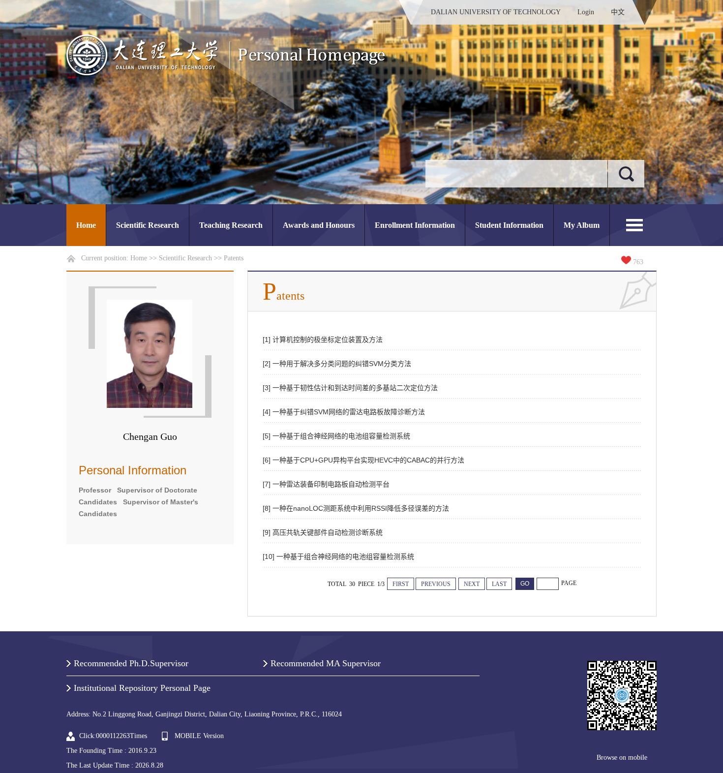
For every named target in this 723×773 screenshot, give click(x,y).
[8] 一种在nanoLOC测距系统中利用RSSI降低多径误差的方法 (356, 508)
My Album (582, 225)
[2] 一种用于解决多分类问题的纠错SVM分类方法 (337, 364)
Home (86, 225)
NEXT (472, 584)
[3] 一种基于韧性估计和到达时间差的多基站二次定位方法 (350, 388)
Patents (233, 258)
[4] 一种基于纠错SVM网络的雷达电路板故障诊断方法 (344, 412)
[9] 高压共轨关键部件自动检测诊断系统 (323, 532)
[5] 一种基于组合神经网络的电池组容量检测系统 (336, 436)
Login (585, 12)
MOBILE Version (199, 736)
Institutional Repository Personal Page (142, 688)
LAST (499, 584)
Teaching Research (231, 225)
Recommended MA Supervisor (326, 663)
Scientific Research (147, 225)
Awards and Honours (319, 225)
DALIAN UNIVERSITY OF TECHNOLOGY (496, 12)
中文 (618, 12)
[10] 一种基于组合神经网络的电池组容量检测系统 (338, 556)
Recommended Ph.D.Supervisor (131, 663)
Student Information (509, 225)
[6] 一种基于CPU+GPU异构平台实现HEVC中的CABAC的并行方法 (363, 460)
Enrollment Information (415, 225)
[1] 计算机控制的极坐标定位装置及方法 (323, 339)
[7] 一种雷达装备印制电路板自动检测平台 (326, 484)
